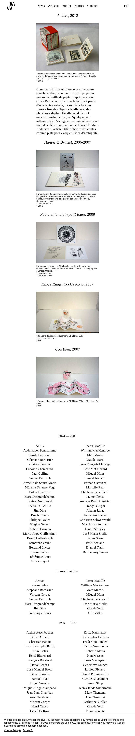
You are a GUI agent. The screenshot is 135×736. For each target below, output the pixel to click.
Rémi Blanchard (40, 655)
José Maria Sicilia (95, 533)
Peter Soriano (95, 543)
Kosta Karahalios (95, 632)
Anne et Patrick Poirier (95, 501)
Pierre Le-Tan (40, 552)
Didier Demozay (40, 492)
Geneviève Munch (95, 665)
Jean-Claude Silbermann (95, 688)
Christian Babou (40, 641)
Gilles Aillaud (39, 637)
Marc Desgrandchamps (39, 496)
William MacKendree (95, 450)
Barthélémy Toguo (95, 552)
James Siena (95, 538)
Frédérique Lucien (95, 641)
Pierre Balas (40, 585)
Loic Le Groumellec (95, 646)
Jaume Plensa (95, 496)
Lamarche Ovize (40, 543)
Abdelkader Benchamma (39, 450)
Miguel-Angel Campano (40, 688)
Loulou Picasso (95, 669)
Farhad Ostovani (95, 483)
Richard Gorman (40, 529)
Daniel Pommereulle (95, 674)
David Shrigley (95, 529)
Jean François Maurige (95, 464)
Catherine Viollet (95, 701)
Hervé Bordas (40, 665)
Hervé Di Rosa (40, 711)
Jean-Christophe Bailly (39, 646)
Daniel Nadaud (95, 478)
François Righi (95, 506)
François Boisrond (39, 660)
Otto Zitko (95, 613)
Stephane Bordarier (40, 590)
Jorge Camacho (39, 683)
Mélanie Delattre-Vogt (40, 487)
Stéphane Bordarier (40, 459)
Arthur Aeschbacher (40, 632)
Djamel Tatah (95, 547)
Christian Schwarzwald (95, 519)
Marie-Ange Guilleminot (39, 533)
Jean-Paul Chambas (40, 692)
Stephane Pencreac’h (95, 599)
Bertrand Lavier (39, 547)
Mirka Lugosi (40, 561)
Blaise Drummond (39, 501)
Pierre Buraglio (39, 674)
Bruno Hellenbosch (40, 538)
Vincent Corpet (40, 594)
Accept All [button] (28, 730)
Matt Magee (95, 455)
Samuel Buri (39, 678)
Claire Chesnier (39, 464)
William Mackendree (95, 585)
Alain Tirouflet (95, 697)
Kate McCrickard (95, 469)
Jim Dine (40, 510)
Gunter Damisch (40, 478)
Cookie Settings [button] (12, 730)
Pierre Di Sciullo (39, 506)
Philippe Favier (39, 519)
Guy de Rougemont (95, 678)
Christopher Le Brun (95, 637)
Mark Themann (95, 692)
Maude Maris (95, 459)
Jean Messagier (95, 660)
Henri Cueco (39, 706)
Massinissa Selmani (95, 524)
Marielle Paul (95, 487)
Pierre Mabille (95, 446)
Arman (39, 580)
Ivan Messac (95, 655)
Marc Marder (95, 590)
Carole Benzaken (39, 455)
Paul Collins (40, 473)
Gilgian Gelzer (40, 524)
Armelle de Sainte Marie (39, 483)
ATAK (40, 446)
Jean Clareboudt (40, 697)
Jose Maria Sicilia (95, 603)
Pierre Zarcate (95, 711)
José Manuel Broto (39, 669)
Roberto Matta (95, 651)
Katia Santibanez (95, 515)
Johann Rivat (95, 510)
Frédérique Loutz (39, 556)
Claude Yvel (95, 608)
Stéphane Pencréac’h (95, 492)
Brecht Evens (40, 515)
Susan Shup (95, 683)
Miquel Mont (95, 473)
